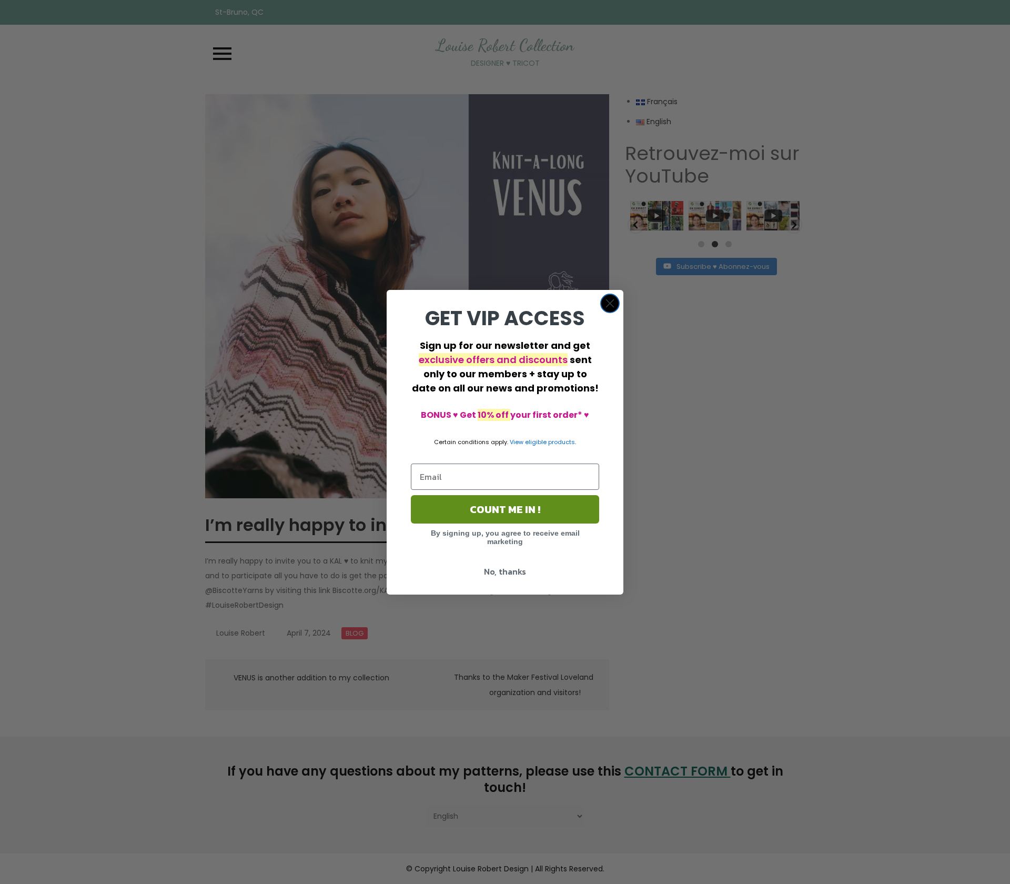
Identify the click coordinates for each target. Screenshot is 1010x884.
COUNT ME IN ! (505, 509)
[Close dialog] (610, 303)
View (516, 442)
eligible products (550, 442)
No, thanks (505, 571)
